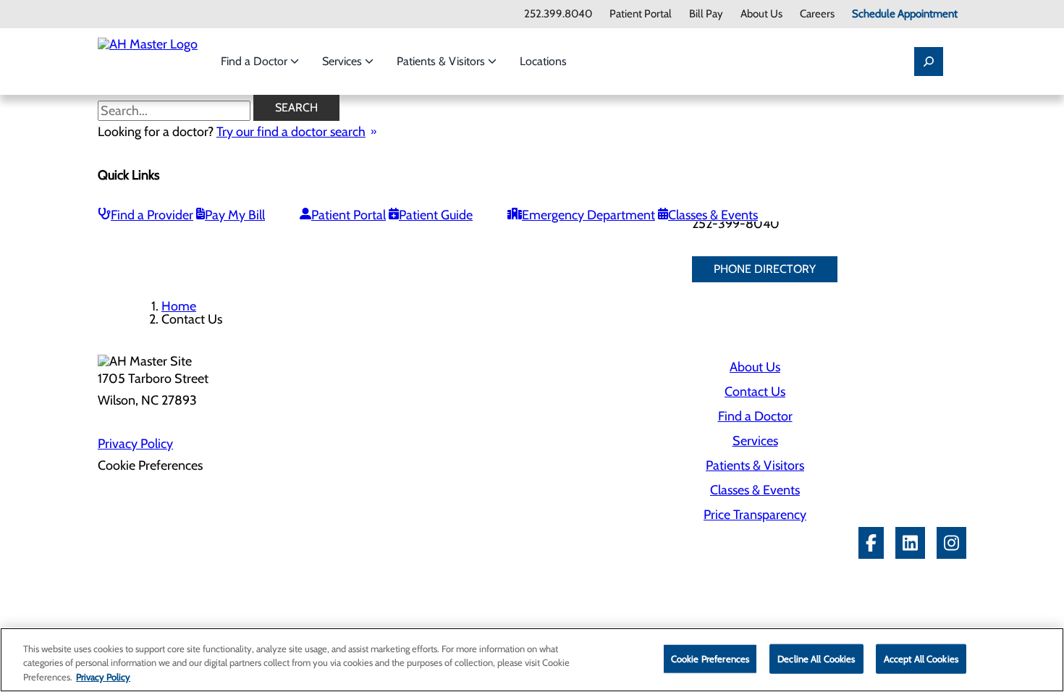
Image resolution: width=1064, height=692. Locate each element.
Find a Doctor (255, 61)
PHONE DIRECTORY (765, 269)
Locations (543, 61)
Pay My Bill (235, 215)
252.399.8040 (558, 14)
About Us (761, 14)
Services (343, 61)
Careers (817, 14)
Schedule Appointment (905, 14)
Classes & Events (713, 215)
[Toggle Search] (928, 61)
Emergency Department (588, 215)
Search (296, 107)
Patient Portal (640, 14)
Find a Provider (152, 215)
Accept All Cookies (921, 658)
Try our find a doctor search (291, 132)
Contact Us (755, 391)
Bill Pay (706, 14)
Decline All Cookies (816, 658)
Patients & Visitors (442, 61)
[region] (532, 660)
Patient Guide (436, 215)
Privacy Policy (135, 444)
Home (178, 306)
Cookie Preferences (710, 658)
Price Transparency (755, 514)
